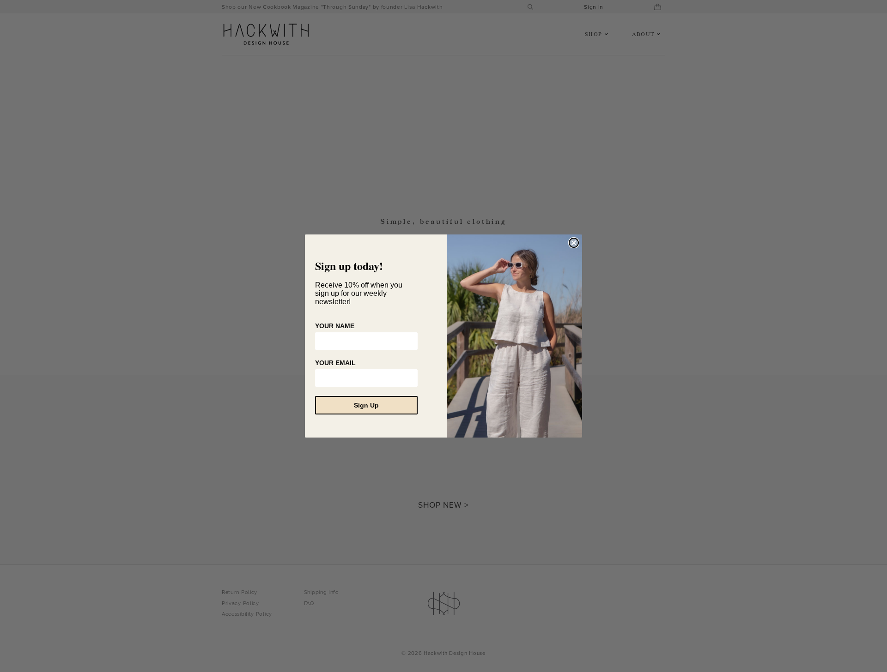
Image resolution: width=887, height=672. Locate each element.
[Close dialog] (573, 242)
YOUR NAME (334, 326)
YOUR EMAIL (335, 362)
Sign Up (366, 405)
